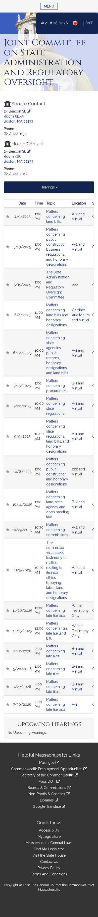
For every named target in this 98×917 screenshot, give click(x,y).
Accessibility (49, 830)
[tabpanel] (49, 456)
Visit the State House (49, 855)
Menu (51, 6)
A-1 (74, 704)
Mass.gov (47, 763)
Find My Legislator (49, 849)
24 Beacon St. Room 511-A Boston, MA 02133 (18, 116)
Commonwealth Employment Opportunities (47, 769)
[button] (7, 217)
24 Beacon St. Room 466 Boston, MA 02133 (18, 156)
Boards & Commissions (47, 788)
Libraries (47, 800)
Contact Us (49, 862)
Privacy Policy (49, 868)
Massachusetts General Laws (49, 843)
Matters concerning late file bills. (56, 610)
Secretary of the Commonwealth (47, 775)
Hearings (48, 187)
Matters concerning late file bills (56, 704)
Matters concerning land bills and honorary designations (57, 315)
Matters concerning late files (55, 651)
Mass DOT (47, 781)
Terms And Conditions (49, 874)
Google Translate (47, 806)
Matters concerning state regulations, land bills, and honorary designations (57, 436)
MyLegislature (49, 837)
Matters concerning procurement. (57, 386)
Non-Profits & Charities (47, 794)
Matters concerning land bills (55, 217)
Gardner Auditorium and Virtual (81, 315)
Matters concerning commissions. (57, 530)
